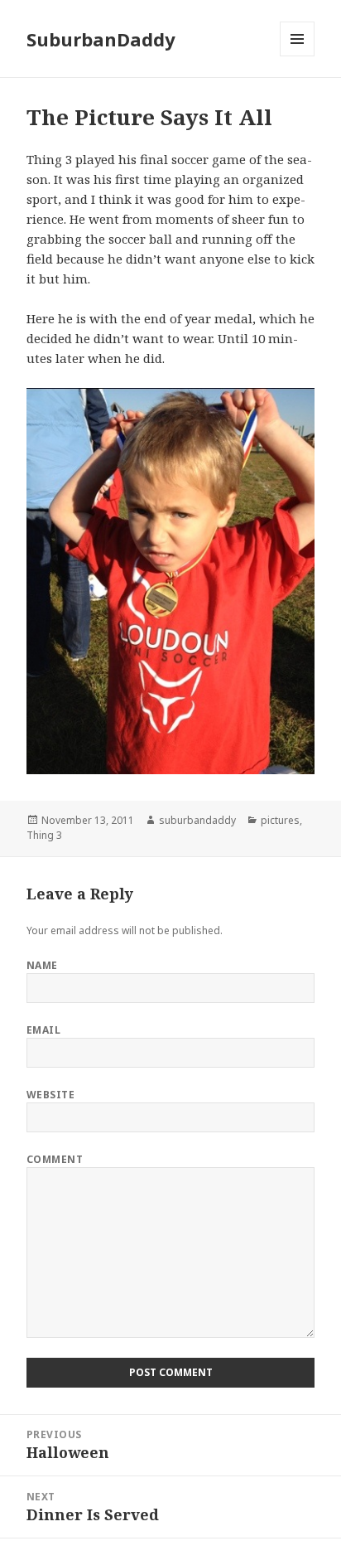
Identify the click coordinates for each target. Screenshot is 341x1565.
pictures (280, 820)
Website (50, 1095)
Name (42, 965)
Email (43, 1030)
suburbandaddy (197, 820)
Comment (54, 1159)
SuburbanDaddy (100, 39)
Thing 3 (44, 835)
